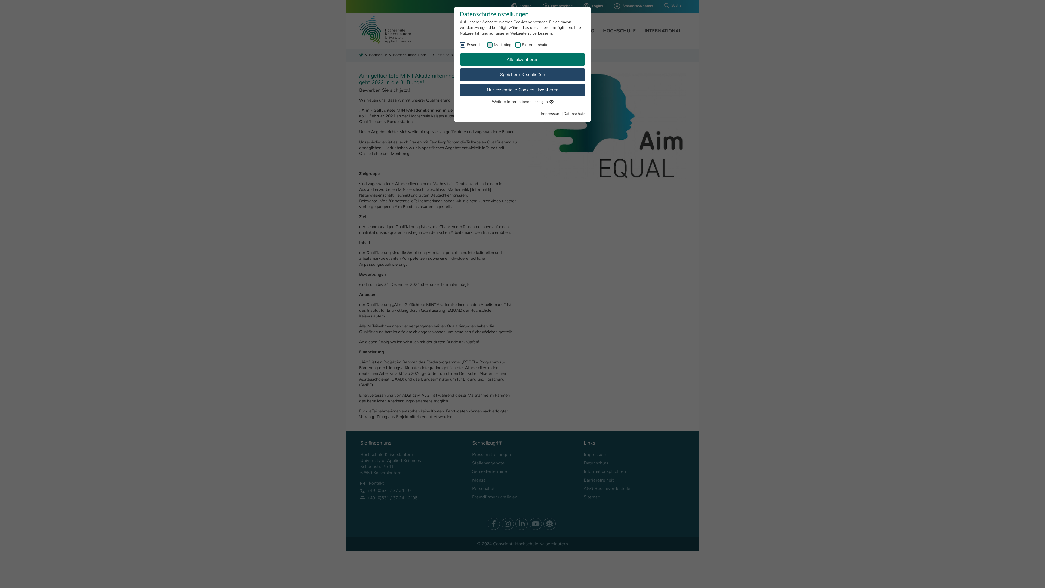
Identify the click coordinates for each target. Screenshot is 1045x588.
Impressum (551, 113)
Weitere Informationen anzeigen (520, 101)
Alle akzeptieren (523, 59)
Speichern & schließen (522, 74)
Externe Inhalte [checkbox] (535, 44)
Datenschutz (574, 113)
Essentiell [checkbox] (475, 44)
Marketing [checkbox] (502, 44)
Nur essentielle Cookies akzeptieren (522, 90)
